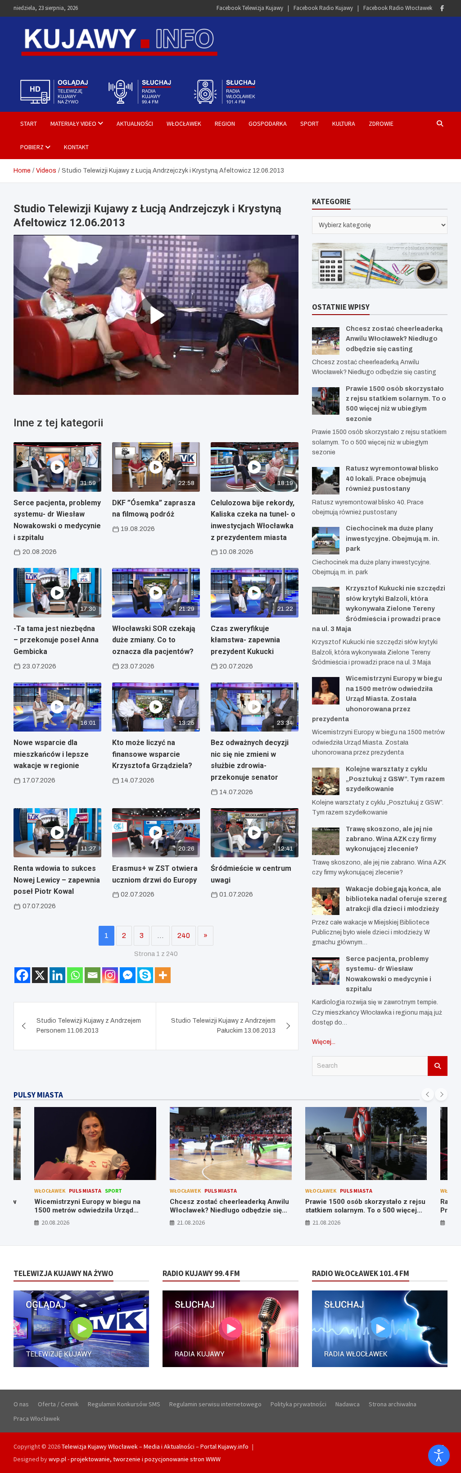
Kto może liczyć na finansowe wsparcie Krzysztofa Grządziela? (152, 754)
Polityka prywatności (298, 1404)
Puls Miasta (85, 1190)
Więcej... (323, 1041)
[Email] (92, 975)
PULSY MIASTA (38, 1095)
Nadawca (347, 1404)
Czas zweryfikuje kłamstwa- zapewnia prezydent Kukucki (245, 640)
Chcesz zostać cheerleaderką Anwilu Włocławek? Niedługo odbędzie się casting (394, 338)
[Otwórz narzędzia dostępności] (439, 1455)
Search (437, 1066)
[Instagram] (110, 975)
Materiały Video (73, 123)
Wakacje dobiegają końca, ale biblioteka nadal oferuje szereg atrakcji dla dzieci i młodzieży (396, 899)
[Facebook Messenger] (128, 975)
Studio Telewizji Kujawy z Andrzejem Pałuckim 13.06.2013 (223, 1025)
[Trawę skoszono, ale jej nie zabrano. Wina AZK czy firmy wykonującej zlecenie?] (325, 841)
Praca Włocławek (37, 1418)
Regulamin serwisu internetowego (215, 1404)
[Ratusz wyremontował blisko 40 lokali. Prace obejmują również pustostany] (325, 480)
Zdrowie (381, 123)
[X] (40, 975)
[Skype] (145, 975)
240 (183, 935)
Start (28, 123)
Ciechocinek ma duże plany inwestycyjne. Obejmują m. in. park (392, 538)
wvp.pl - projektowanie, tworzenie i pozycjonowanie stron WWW (135, 1459)
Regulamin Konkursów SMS (124, 1404)
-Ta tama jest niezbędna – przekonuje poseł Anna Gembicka (56, 640)
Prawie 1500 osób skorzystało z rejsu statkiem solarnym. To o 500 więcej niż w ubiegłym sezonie (365, 1210)
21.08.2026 (191, 1222)
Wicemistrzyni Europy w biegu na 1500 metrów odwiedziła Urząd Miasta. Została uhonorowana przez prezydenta (377, 699)
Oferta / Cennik (58, 1404)
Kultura (343, 123)
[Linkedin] (57, 975)
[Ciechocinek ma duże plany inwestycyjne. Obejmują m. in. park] (325, 540)
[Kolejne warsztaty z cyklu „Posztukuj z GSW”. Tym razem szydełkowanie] (325, 781)
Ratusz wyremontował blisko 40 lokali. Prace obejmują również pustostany (392, 478)
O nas (21, 1404)
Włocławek (184, 123)
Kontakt (76, 147)
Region (225, 123)
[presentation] (427, 1094)
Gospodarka (268, 123)
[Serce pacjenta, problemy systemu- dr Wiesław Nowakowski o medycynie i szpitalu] (325, 971)
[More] (163, 975)
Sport (309, 123)
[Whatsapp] (75, 975)
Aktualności (135, 123)
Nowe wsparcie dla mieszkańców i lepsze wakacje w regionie (51, 754)
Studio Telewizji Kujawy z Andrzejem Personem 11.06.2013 (88, 1025)
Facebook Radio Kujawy (323, 8)
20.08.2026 (55, 1222)
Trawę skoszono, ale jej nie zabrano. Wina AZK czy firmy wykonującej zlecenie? (391, 839)
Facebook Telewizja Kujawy (250, 8)
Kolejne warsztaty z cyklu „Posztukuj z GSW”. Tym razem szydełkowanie (395, 779)
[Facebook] (442, 8)
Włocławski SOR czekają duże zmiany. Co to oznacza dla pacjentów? (153, 640)
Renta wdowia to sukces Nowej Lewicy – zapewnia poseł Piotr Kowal (57, 880)
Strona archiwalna (392, 1404)
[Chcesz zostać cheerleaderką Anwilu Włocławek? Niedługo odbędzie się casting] (325, 341)
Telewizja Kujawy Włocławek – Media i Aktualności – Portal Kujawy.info (155, 1446)
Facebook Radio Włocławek (397, 8)
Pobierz (32, 147)
